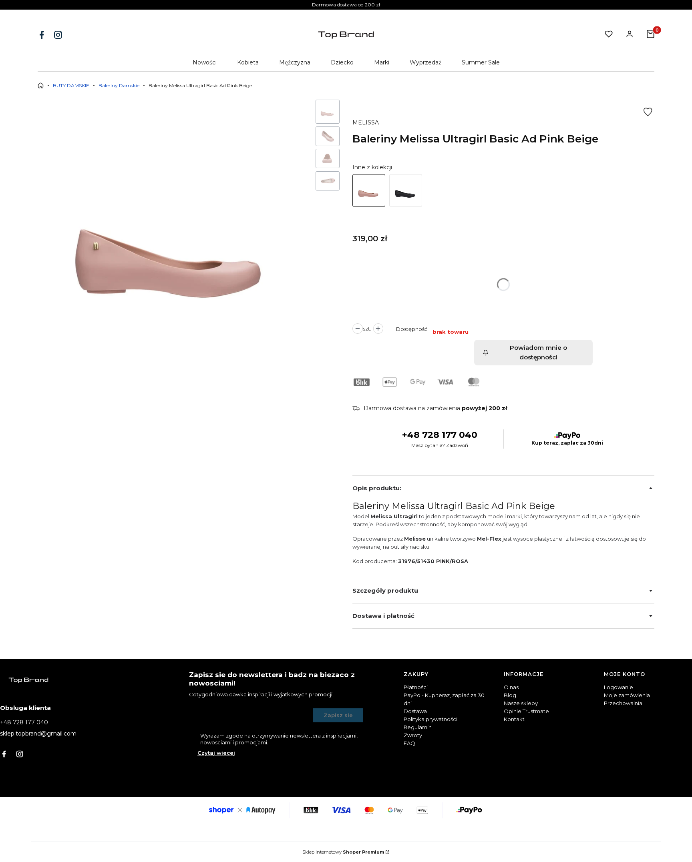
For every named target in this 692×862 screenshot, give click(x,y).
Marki (381, 62)
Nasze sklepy (521, 703)
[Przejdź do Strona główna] (41, 85)
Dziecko (342, 62)
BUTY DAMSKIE (71, 85)
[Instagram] (59, 35)
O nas (511, 687)
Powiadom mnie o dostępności (538, 352)
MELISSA (365, 122)
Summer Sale (481, 62)
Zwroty (413, 735)
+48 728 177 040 (439, 435)
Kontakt (514, 719)
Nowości (205, 62)
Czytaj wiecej (216, 753)
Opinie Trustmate (526, 711)
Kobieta (248, 62)
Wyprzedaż (425, 62)
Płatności (416, 687)
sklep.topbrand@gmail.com (38, 733)
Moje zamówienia (627, 695)
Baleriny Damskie (119, 85)
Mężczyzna (294, 62)
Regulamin (418, 727)
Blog (510, 695)
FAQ (409, 743)
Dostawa (415, 711)
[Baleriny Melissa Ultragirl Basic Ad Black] (405, 190)
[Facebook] (42, 35)
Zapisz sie (338, 715)
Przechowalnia (623, 703)
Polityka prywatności (430, 719)
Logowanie (618, 687)
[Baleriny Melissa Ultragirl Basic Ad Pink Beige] (368, 190)
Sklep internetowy (343, 852)
